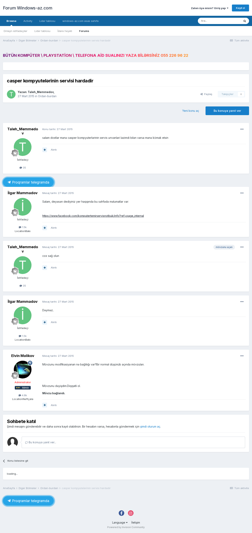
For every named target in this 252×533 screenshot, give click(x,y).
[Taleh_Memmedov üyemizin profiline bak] (11, 94)
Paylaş (207, 94)
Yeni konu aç (190, 110)
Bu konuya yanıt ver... (42, 442)
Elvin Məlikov (22, 356)
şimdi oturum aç (150, 426)
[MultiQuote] (44, 149)
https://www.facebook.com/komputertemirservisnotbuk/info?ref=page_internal (93, 215)
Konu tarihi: (57, 129)
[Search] (244, 21)
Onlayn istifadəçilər (15, 31)
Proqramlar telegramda (30, 182)
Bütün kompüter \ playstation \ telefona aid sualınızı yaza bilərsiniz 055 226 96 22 (95, 55)
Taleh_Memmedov (41, 92)
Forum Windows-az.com (27, 7)
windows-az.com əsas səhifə (80, 20)
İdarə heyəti (64, 31)
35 (24, 167)
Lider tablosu (42, 31)
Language (119, 522)
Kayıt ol (240, 7)
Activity (27, 20)
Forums (84, 31)
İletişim (135, 522)
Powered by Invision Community (126, 527)
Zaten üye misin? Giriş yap (209, 8)
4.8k (24, 395)
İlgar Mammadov (23, 193)
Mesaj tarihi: (58, 193)
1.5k (24, 227)
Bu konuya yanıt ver (227, 110)
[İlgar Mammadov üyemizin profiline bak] (23, 207)
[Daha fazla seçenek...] (242, 129)
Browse (11, 20)
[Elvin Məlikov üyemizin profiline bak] (23, 369)
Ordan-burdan (47, 96)
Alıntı (54, 149)
